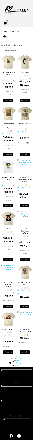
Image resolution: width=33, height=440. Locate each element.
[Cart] (5, 23)
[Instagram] (19, 436)
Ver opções (8, 100)
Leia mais (25, 205)
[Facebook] (11, 436)
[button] (2, 56)
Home (5, 31)
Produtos (12, 31)
